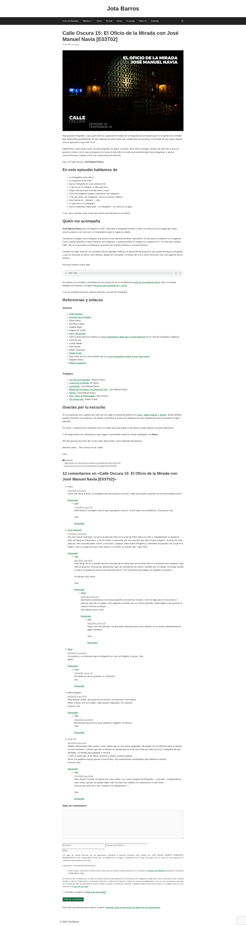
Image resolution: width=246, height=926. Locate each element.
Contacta (154, 21)
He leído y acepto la (86, 892)
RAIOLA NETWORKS (156, 871)
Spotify (163, 415)
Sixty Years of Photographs (82, 396)
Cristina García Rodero (80, 317)
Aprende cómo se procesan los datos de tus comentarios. (133, 907)
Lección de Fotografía (79, 380)
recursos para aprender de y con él (110, 285)
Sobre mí (143, 21)
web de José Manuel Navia (147, 282)
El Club (109, 21)
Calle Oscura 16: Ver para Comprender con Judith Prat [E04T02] (90, 466)
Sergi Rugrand (74, 530)
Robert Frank (75, 353)
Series (119, 21)
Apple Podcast (150, 415)
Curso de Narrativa (70, 21)
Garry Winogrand (77, 333)
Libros (99, 21)
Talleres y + (87, 21)
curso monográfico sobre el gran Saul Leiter (128, 356)
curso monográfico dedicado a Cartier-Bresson (123, 337)
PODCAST (68, 460)
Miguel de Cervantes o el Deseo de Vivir (88, 389)
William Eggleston (77, 363)
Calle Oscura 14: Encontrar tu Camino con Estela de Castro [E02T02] (92, 463)
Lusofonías (74, 386)
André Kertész (76, 314)
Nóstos (72, 393)
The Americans (76, 399)
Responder (73, 500)
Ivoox (139, 415)
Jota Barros (123, 8)
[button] (182, 21)
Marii (70, 649)
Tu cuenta (130, 21)
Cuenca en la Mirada (79, 383)
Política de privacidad (80, 886)
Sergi (83, 593)
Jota (76, 503)
